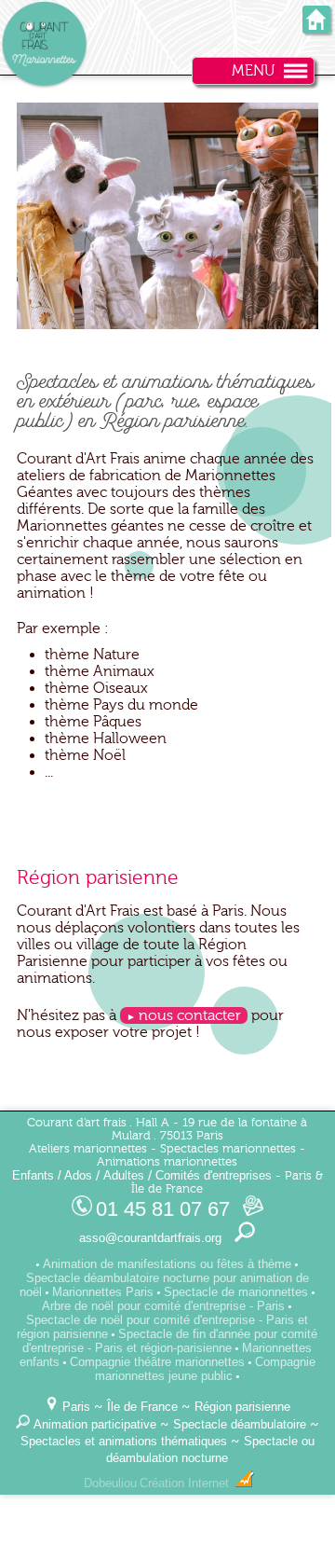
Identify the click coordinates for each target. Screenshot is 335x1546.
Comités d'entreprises (213, 1175)
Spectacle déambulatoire (239, 1424)
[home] (316, 27)
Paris (76, 1407)
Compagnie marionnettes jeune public (205, 1369)
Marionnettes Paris (103, 1292)
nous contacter (190, 1015)
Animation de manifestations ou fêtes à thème (167, 1264)
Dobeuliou (110, 1483)
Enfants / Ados (52, 1175)
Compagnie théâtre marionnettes (157, 1362)
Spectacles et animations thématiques (123, 1441)
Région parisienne (242, 1407)
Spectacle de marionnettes (236, 1292)
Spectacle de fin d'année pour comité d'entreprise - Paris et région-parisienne (169, 1341)
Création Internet (186, 1483)
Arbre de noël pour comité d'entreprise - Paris (163, 1306)
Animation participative (95, 1424)
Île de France (142, 1407)
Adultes (123, 1175)
